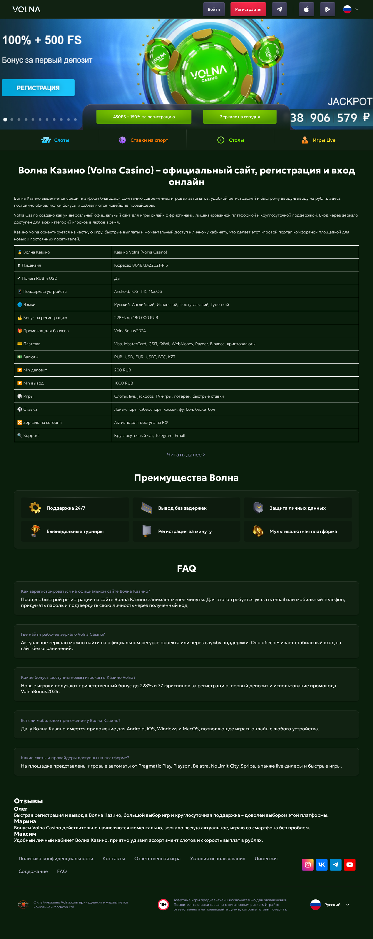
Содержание (33, 871)
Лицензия (266, 858)
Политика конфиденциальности (56, 858)
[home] (26, 9)
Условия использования (217, 858)
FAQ (62, 871)
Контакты (114, 858)
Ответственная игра (157, 858)
